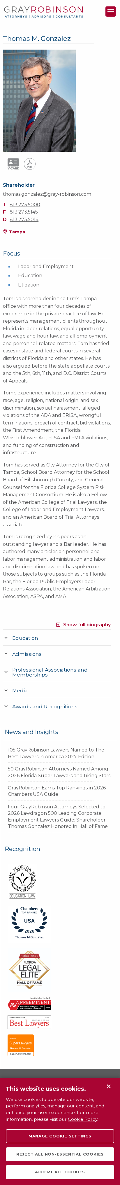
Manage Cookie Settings (60, 1136)
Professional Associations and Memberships (50, 672)
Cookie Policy (82, 1119)
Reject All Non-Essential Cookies (60, 1154)
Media (20, 690)
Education (30, 275)
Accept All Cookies (60, 1172)
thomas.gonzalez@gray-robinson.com (47, 194)
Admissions (27, 654)
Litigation (28, 285)
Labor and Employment (46, 266)
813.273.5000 (25, 204)
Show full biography (87, 624)
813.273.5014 (24, 219)
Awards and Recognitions (44, 706)
